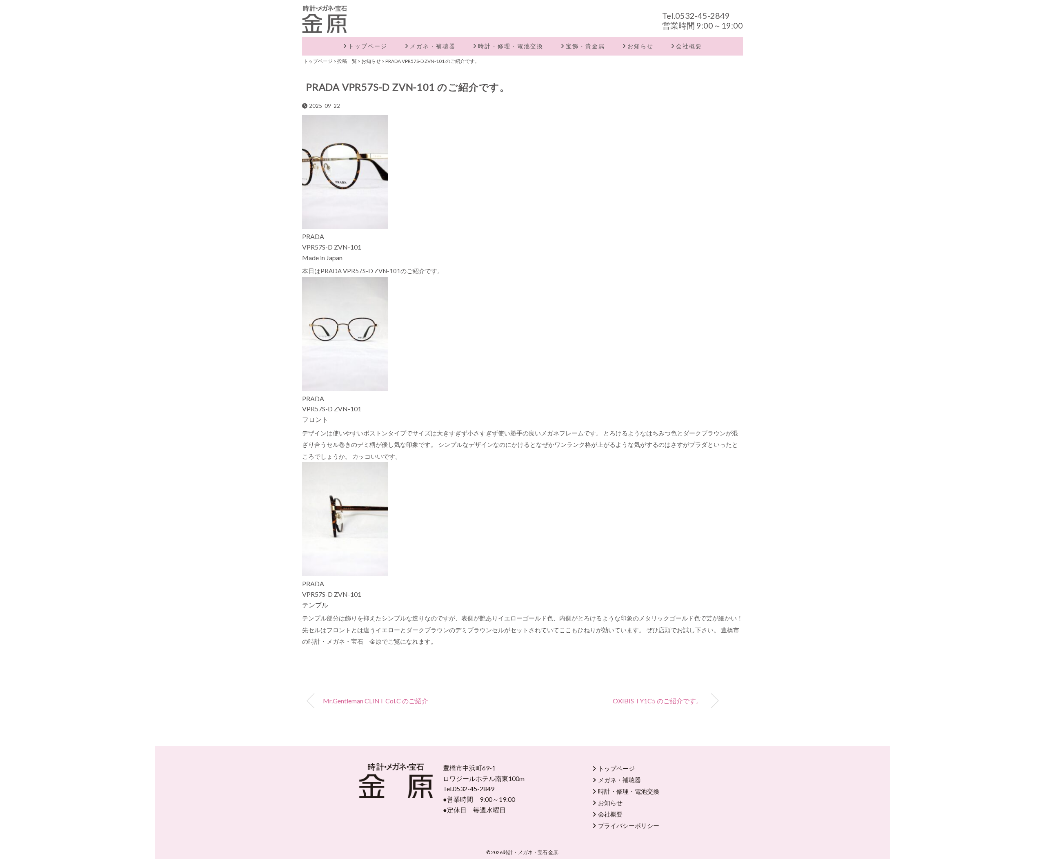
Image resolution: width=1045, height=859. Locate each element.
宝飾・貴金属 (585, 45)
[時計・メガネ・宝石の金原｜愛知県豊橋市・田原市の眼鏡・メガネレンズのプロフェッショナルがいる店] (324, 11)
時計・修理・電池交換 (510, 45)
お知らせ (640, 45)
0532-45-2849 (702, 15)
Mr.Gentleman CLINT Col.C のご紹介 (375, 701)
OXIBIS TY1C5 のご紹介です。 (658, 701)
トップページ (367, 45)
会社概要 (689, 45)
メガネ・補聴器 (433, 45)
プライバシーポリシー (628, 825)
